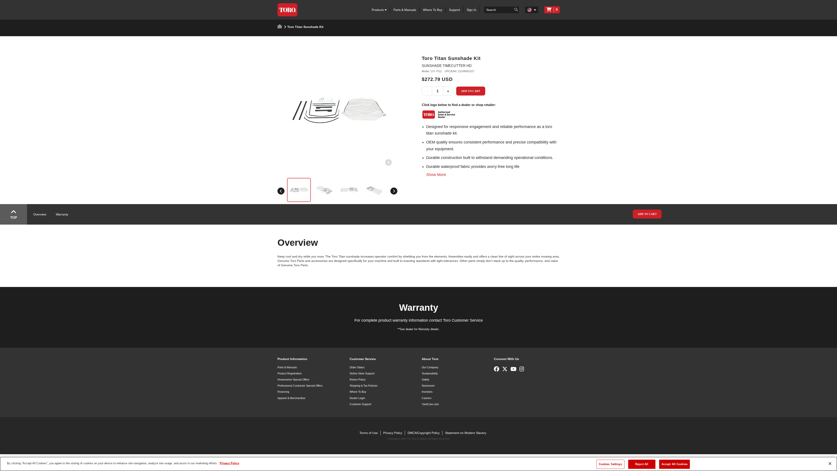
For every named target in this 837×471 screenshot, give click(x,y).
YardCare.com (430, 404)
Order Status (357, 367)
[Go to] (516, 9)
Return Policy (358, 379)
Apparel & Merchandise (291, 398)
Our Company (430, 367)
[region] (418, 464)
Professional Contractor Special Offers (300, 385)
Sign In (471, 10)
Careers (426, 398)
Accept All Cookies (674, 464)
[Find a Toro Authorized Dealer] (439, 114)
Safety (425, 379)
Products (378, 10)
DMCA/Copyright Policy (424, 433)
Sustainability (430, 373)
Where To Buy (432, 10)
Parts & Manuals (404, 10)
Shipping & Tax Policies (364, 385)
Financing (283, 391)
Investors (427, 391)
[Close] (830, 463)
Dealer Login (357, 398)
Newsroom (428, 385)
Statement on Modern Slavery (465, 433)
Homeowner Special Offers (293, 379)
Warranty (62, 214)
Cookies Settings (610, 464)
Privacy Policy (392, 433)
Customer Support (360, 404)
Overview (39, 214)
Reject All (641, 464)
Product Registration (289, 373)
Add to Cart (470, 91)
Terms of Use (368, 433)
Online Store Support (362, 373)
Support (454, 10)
